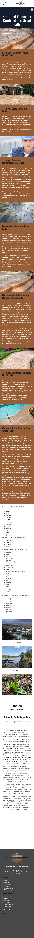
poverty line (8, 807)
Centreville (9, 515)
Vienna (8, 536)
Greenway (20, 709)
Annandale (9, 510)
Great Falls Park (10, 721)
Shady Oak (13, 709)
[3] (22, 734)
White (12, 756)
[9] (28, 742)
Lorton (8, 526)
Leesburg (8, 542)
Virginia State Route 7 (11, 736)
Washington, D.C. (14, 740)
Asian (20, 756)
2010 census (12, 745)
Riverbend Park (20, 721)
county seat (23, 742)
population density (13, 748)
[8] (24, 734)
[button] (32, 9)
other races (18, 759)
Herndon (8, 525)
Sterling (8, 546)
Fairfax (8, 521)
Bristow (8, 512)
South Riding (9, 544)
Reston (8, 532)
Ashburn (8, 541)
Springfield (9, 534)
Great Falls (9, 523)
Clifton (8, 519)
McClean (8, 528)
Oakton (8, 530)
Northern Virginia (25, 736)
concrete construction (17, 263)
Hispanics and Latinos (20, 761)
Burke (7, 513)
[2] (26, 763)
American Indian (18, 758)
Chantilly (8, 517)
